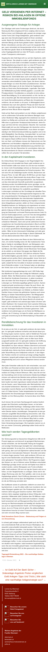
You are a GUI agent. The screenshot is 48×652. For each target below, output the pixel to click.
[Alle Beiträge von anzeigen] (19, 560)
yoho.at (7, 644)
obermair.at (9, 637)
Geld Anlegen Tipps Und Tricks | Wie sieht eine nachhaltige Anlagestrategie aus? (25, 578)
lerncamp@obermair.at (13, 598)
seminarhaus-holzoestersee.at (15, 642)
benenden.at (9, 639)
